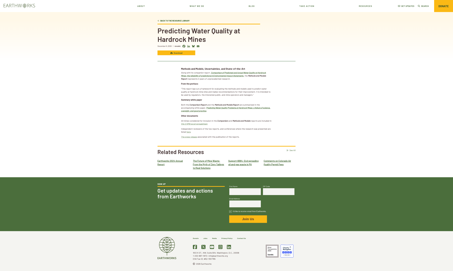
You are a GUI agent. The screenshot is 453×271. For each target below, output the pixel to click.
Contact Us (241, 238)
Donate (443, 6)
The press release (189, 137)
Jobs (205, 238)
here (189, 132)
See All (292, 150)
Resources (365, 6)
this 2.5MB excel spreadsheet (194, 124)
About (141, 6)
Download (177, 53)
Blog (252, 6)
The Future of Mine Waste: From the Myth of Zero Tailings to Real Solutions (208, 164)
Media (214, 238)
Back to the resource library (175, 21)
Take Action (306, 6)
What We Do (197, 6)
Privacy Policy (226, 238)
